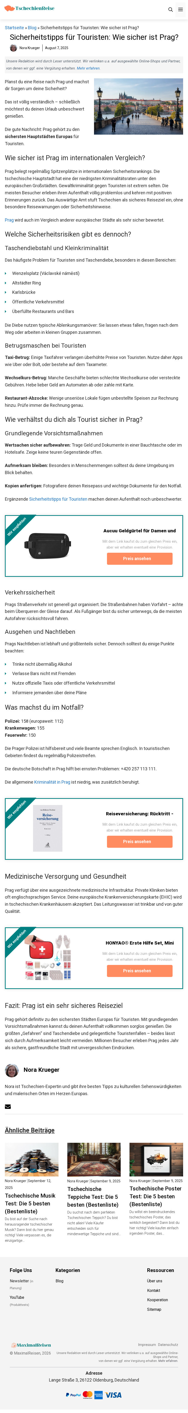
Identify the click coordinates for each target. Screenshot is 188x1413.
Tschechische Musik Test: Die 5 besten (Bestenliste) (30, 1203)
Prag (9, 220)
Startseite (14, 27)
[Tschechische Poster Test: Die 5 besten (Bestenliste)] (156, 1172)
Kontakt (153, 1290)
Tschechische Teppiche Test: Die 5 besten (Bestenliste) (92, 1197)
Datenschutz (168, 1345)
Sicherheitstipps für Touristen (58, 499)
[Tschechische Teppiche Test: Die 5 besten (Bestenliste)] (94, 1172)
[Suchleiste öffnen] (171, 9)
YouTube (17, 1297)
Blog (32, 27)
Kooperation (157, 1300)
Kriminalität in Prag (52, 782)
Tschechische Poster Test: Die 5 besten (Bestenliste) (155, 1196)
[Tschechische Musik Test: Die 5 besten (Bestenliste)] (32, 1172)
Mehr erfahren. (168, 1361)
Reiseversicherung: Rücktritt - (140, 814)
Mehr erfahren (88, 68)
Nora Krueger (41, 1069)
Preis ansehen (137, 558)
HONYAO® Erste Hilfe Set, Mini (140, 943)
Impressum (147, 1345)
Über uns (154, 1281)
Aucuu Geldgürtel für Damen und (140, 531)
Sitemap (154, 1309)
